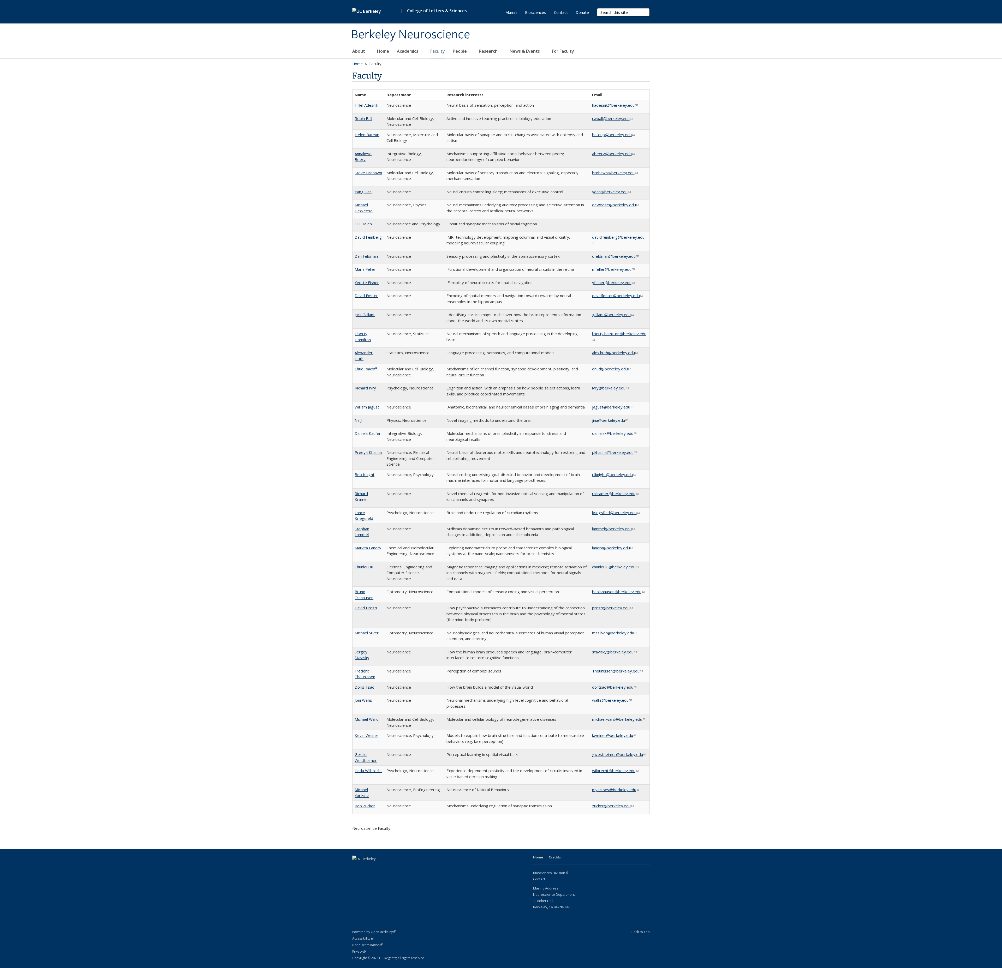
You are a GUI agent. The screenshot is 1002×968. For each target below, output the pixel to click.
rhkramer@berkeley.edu (615, 493)
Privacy (359, 951)
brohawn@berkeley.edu (615, 172)
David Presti (366, 607)
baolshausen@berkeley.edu (618, 591)
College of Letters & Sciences (437, 11)
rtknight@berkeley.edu (614, 474)
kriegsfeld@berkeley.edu (616, 512)
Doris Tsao (364, 687)
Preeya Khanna (368, 452)
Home (383, 51)
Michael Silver (367, 632)
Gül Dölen (363, 223)
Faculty (437, 51)
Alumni (511, 12)
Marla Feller (365, 269)
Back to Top (640, 931)
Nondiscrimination (367, 945)
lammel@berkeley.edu (613, 528)
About (359, 51)
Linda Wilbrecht (368, 770)
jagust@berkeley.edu (612, 407)
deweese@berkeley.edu (615, 204)
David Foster (366, 295)
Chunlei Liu (364, 566)
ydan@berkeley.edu (611, 191)
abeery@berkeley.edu (613, 153)
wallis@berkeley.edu (612, 700)
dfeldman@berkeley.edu (615, 256)
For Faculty (563, 51)
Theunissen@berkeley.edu (617, 671)
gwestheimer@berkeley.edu (619, 754)
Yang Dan (363, 191)
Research (489, 51)
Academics (408, 51)
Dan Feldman (366, 256)
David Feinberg (368, 237)
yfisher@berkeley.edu (613, 282)
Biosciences (535, 12)
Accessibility (362, 938)
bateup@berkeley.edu (613, 134)
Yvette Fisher (367, 282)
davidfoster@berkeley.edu (617, 295)
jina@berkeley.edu (610, 420)
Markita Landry (368, 547)
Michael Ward (367, 719)
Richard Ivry (365, 387)
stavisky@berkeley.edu (614, 651)
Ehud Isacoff (366, 368)
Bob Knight (364, 474)
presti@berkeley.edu (612, 607)
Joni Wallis (363, 700)
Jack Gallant (365, 314)
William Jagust (367, 407)
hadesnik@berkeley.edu (615, 105)
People (460, 51)
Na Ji (358, 420)
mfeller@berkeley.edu (613, 269)
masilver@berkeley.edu (614, 632)
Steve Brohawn (368, 172)
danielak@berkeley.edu (614, 433)
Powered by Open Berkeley (374, 932)
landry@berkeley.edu (612, 547)
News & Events (525, 51)
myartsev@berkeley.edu (615, 789)
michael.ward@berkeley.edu (618, 719)
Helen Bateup (367, 134)
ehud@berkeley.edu (611, 368)
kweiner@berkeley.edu (614, 735)
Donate (582, 12)
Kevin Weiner (366, 735)
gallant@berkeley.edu (613, 314)
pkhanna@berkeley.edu (614, 452)
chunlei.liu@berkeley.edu (615, 566)
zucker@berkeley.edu (613, 805)
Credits (555, 857)
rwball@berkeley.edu (612, 118)
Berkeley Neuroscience (410, 35)
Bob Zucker (365, 805)
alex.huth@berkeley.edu (615, 352)
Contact (561, 12)
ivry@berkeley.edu (610, 387)
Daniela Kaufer (368, 433)
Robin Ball (363, 118)
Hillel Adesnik (366, 105)
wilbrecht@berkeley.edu (615, 770)
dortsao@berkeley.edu (614, 687)
